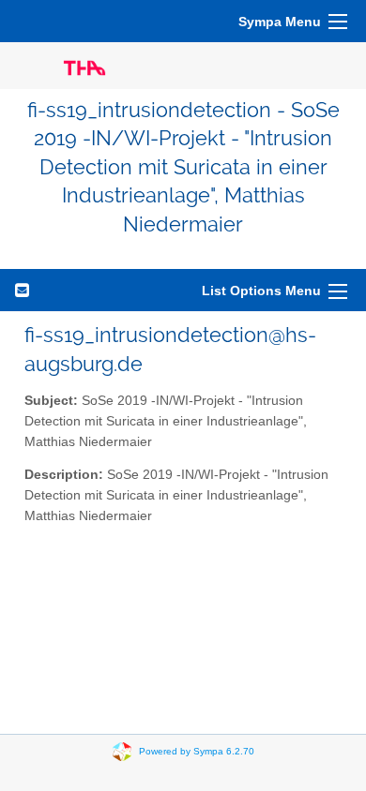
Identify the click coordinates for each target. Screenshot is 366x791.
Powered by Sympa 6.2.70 (196, 751)
